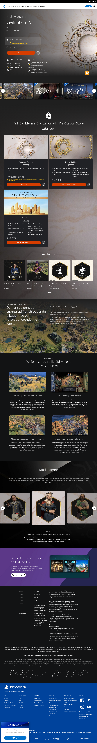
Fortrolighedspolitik (47, 739)
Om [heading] (5, 696)
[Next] (94, 91)
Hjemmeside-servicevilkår (56, 739)
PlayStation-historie (9, 710)
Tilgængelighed (38, 700)
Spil (17, 6)
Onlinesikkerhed (38, 703)
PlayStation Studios (9, 703)
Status (50, 703)
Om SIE (6, 698)
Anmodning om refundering (53, 712)
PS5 (13, 6)
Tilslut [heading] (81, 696)
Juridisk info (36, 739)
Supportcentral (53, 698)
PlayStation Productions (10, 705)
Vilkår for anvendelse (69, 698)
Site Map (68, 739)
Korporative (7, 707)
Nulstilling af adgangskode (52, 708)
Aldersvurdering (68, 704)
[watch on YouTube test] (58, 97)
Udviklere (66, 709)
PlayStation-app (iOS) (84, 712)
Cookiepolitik (75, 739)
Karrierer (6, 700)
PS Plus (22, 6)
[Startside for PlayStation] (4, 6)
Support (42, 6)
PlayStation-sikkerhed (55, 700)
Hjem (5, 691)
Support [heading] (51, 696)
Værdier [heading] (36, 696)
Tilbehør (29, 6)
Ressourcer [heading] (67, 696)
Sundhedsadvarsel (69, 707)
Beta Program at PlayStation (83, 717)
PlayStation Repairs (54, 705)
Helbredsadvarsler (54, 626)
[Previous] (3, 91)
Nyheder (35, 6)
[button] (48, 91)
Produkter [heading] (22, 696)
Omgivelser (37, 698)
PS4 (20, 700)
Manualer (51, 716)
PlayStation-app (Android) (86, 714)
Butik (9, 6)
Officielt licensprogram (70, 711)
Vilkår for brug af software (84, 739)
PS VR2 (21, 703)
